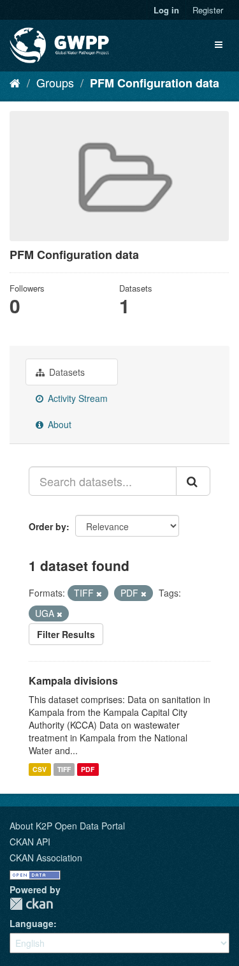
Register (207, 10)
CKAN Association (46, 857)
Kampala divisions (73, 680)
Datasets (66, 372)
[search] (193, 481)
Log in (166, 10)
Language (32, 923)
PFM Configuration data (154, 83)
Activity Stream (76, 398)
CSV (40, 769)
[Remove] (99, 593)
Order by (47, 526)
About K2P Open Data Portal (67, 825)
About (58, 424)
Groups (55, 82)
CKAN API (30, 841)
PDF (87, 769)
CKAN (31, 903)
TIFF (64, 769)
